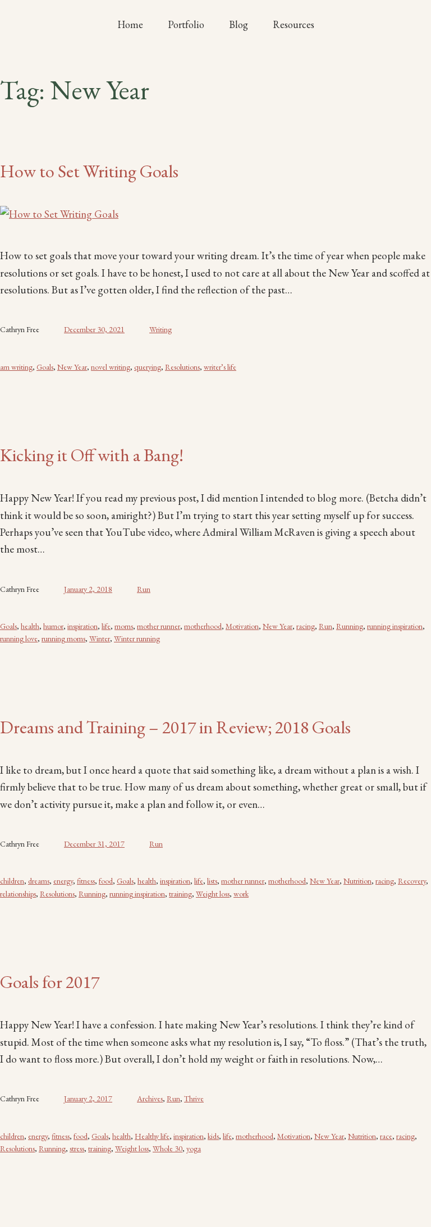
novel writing (110, 367)
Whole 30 (167, 1148)
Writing (160, 329)
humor (53, 626)
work (241, 894)
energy (63, 881)
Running (349, 626)
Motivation (242, 626)
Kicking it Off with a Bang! (92, 455)
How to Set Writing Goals (89, 171)
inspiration (82, 626)
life (106, 626)
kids (213, 1136)
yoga (193, 1148)
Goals (44, 367)
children (12, 881)
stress (77, 1148)
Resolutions (182, 367)
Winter (99, 638)
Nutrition (357, 881)
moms (123, 626)
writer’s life (220, 367)
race (386, 1136)
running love (19, 638)
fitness (86, 881)
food (106, 881)
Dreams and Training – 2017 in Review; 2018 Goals (175, 727)
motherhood (203, 626)
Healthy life (152, 1136)
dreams (38, 881)
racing (305, 626)
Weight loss (213, 894)
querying (147, 367)
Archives (150, 1098)
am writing (16, 367)
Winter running (137, 638)
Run (143, 589)
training (180, 894)
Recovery (412, 881)
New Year (72, 367)
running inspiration (395, 626)
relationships (18, 894)
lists (212, 881)
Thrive (194, 1098)
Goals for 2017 (49, 982)
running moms (63, 638)
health (30, 626)
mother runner (158, 626)
